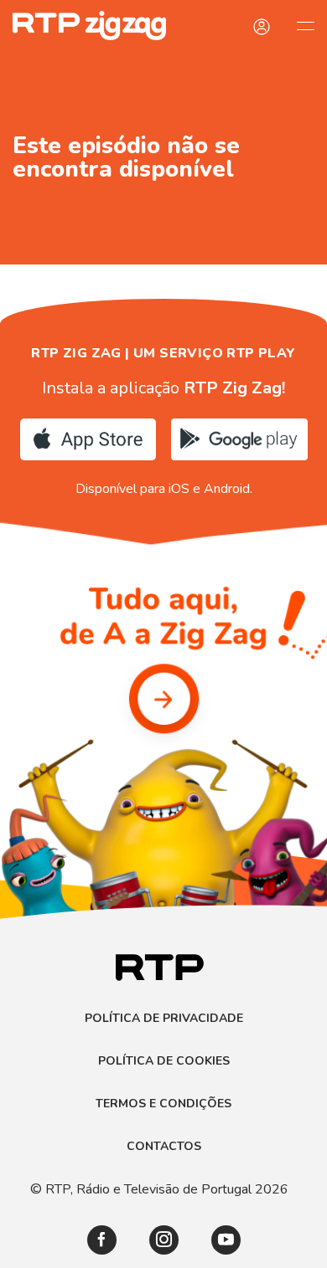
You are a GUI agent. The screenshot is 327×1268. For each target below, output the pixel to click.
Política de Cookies (164, 1061)
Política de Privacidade (164, 1018)
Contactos (164, 1146)
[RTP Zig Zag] (83, 25)
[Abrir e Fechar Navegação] (305, 25)
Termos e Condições (163, 1104)
